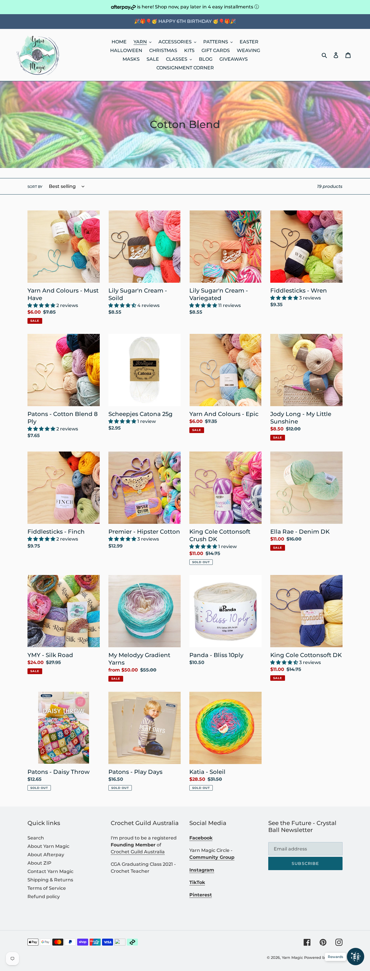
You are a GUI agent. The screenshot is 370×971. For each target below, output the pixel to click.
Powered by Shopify (323, 957)
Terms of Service (46, 888)
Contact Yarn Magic (50, 871)
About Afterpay (45, 854)
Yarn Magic (292, 957)
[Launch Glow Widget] (355, 956)
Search (35, 838)
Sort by (34, 186)
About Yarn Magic (48, 846)
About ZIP (39, 863)
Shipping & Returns (50, 880)
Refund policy (43, 896)
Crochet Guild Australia (138, 852)
